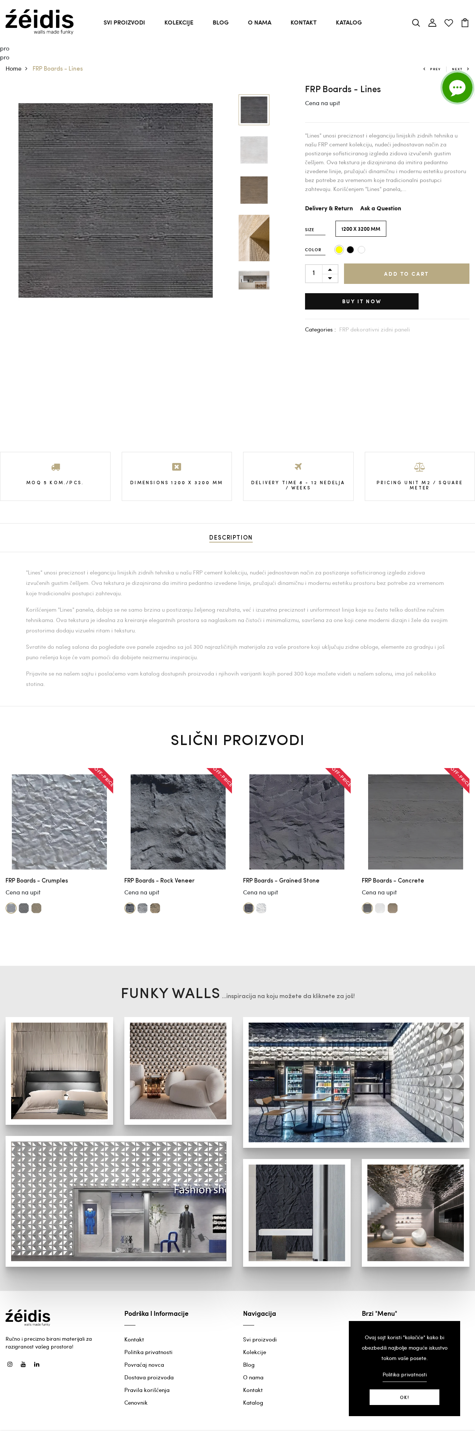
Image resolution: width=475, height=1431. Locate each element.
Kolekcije (178, 22)
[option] (116, 200)
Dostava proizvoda (149, 1377)
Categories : (320, 329)
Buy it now (361, 301)
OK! (404, 1397)
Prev (435, 69)
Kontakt (304, 22)
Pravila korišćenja (147, 1389)
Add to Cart (406, 274)
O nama (259, 22)
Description (231, 538)
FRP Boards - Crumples (37, 881)
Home (14, 68)
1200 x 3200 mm (360, 229)
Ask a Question (380, 208)
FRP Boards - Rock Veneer (159, 881)
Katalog (349, 22)
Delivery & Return (329, 208)
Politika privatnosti (148, 1352)
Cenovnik (136, 1402)
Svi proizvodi (124, 22)
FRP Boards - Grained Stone (281, 881)
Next (457, 69)
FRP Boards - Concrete (393, 881)
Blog (221, 22)
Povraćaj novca (144, 1364)
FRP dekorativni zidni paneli (374, 329)
